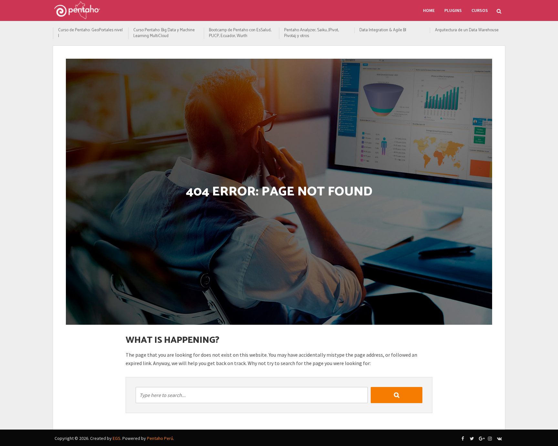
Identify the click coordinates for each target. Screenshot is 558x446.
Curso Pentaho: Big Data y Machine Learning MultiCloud (164, 33)
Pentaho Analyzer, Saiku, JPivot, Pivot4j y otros (311, 33)
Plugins (453, 10)
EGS (116, 438)
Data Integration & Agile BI (382, 30)
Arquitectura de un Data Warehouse (467, 30)
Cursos (479, 10)
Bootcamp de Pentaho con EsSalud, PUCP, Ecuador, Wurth (240, 33)
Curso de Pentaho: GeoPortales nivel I (90, 33)
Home (429, 10)
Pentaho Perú (160, 438)
